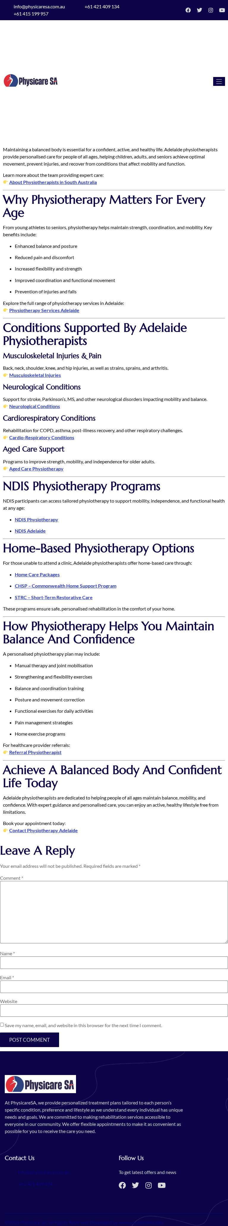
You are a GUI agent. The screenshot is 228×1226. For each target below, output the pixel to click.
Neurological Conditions (34, 406)
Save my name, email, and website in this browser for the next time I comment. (83, 1025)
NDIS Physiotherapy (36, 519)
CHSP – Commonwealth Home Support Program (65, 585)
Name (7, 953)
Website (8, 1001)
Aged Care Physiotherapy (36, 468)
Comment (11, 878)
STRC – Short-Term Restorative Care (54, 597)
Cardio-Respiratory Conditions (41, 437)
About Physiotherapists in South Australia (53, 182)
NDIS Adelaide (30, 530)
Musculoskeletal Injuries (35, 375)
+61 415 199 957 (31, 13)
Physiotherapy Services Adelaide (44, 310)
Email (7, 977)
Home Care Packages (37, 574)
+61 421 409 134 (102, 6)
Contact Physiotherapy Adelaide (43, 830)
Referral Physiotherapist (35, 752)
